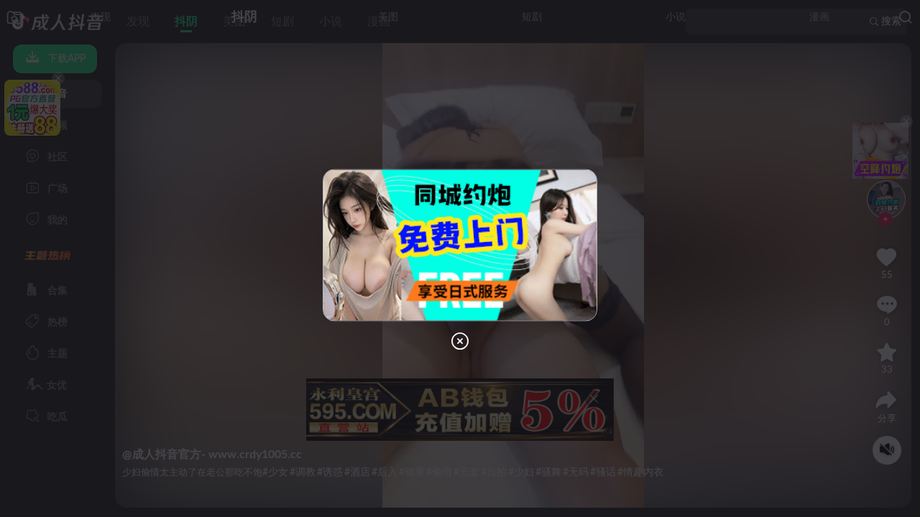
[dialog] (460, 258)
